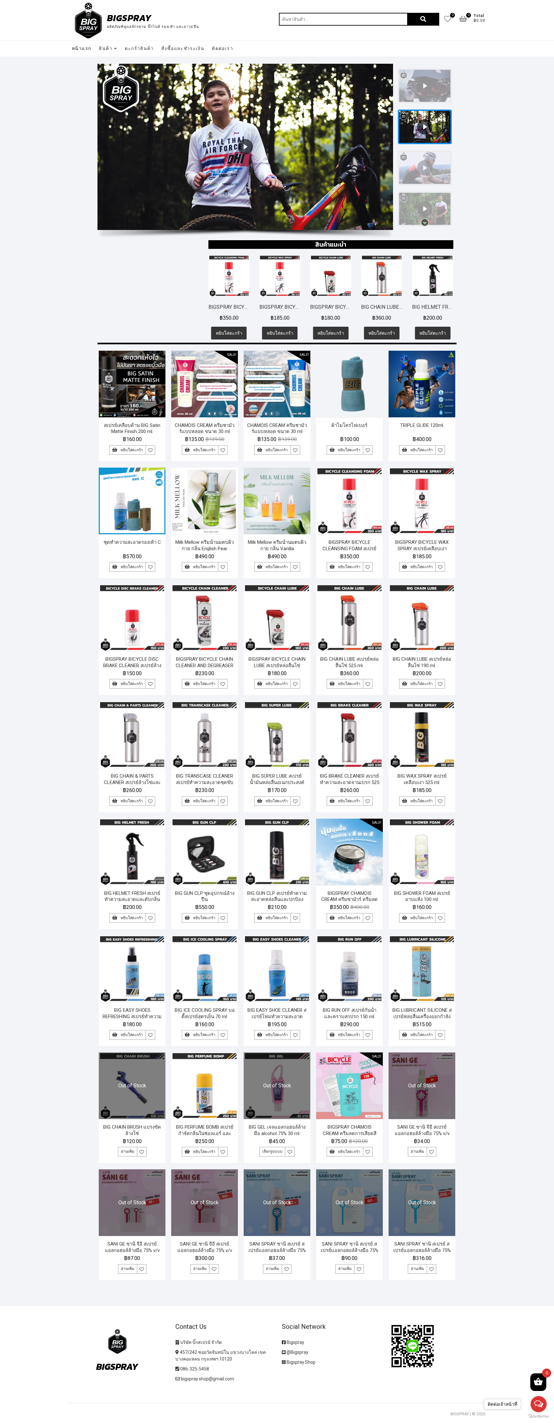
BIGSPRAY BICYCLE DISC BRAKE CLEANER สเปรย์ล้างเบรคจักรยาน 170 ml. (132, 665)
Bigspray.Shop (300, 1362)
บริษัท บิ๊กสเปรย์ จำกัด (200, 1342)
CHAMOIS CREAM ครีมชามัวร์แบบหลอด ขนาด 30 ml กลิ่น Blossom (204, 431)
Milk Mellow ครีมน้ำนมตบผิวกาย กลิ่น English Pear (204, 545)
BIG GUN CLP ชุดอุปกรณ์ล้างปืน (204, 896)
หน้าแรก (81, 48)
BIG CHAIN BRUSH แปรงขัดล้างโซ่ (132, 1130)
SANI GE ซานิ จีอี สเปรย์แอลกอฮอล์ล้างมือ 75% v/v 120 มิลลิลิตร (422, 1133)
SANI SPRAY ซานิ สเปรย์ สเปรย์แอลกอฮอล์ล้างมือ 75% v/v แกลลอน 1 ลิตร (349, 1250)
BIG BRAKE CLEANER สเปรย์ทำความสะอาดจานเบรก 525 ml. (349, 782)
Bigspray (295, 1342)
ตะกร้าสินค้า (139, 48)
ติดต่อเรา (222, 48)
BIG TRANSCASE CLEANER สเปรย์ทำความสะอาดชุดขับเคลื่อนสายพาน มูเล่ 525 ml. (204, 782)
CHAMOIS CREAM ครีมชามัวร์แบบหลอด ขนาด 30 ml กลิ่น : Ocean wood (277, 431)
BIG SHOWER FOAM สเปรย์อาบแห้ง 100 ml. (422, 896)
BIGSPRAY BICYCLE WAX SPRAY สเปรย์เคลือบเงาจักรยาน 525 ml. (234, 307)
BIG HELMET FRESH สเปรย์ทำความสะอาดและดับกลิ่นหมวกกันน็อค (386, 307)
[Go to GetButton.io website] (538, 1416)
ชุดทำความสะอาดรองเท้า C (132, 542)
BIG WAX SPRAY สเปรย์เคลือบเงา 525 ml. (422, 779)
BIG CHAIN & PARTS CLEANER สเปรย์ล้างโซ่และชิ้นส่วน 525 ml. (132, 782)
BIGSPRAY (129, 18)
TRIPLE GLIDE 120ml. (422, 425)
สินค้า (105, 48)
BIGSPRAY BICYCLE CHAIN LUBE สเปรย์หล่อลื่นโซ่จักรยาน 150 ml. (285, 307)
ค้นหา (423, 19)
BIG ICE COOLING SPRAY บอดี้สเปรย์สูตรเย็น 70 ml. (205, 1013)
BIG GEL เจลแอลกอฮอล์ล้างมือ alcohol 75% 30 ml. (277, 1130)
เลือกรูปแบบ (272, 1151)
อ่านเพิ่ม (127, 1151)
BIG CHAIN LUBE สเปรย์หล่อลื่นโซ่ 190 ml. (422, 662)
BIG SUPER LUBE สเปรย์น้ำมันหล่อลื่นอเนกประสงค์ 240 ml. (277, 782)
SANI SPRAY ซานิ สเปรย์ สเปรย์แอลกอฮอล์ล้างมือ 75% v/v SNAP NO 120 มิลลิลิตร (277, 1250)
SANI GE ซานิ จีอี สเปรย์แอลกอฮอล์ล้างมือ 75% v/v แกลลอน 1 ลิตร (132, 1250)
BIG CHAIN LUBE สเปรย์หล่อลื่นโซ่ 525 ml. (336, 307)
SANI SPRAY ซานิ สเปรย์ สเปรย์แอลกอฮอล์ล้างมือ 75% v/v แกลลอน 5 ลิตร (422, 1250)
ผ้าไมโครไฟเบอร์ (349, 425)
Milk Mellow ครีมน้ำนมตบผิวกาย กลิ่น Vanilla (277, 545)
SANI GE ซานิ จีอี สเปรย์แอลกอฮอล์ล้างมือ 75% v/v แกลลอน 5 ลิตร (204, 1250)
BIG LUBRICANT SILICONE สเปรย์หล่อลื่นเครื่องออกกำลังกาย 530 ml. (422, 1016)
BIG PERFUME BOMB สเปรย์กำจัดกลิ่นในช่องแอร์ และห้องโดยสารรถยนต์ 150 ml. (204, 1133)
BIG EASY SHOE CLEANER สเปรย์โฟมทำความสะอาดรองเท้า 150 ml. (277, 1016)
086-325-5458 (194, 1368)
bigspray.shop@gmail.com (207, 1378)
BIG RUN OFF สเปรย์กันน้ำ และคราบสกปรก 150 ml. (349, 1013)
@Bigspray (297, 1352)
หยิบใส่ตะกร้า (234, 333)
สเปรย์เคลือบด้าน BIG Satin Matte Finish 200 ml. (132, 428)
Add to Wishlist (150, 450)
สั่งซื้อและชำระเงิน (182, 48)
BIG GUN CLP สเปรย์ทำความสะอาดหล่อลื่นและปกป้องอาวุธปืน (437, 307)
